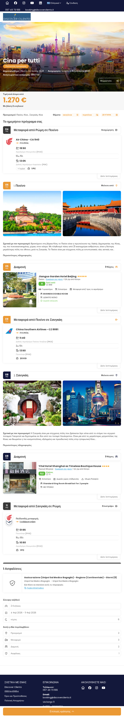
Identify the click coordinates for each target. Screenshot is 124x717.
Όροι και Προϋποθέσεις (16, 696)
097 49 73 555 (12, 9)
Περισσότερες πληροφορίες (17, 255)
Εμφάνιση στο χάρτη (54, 279)
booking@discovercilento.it (39, 9)
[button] (9, 214)
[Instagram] (24, 3)
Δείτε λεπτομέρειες (109, 176)
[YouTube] (32, 3)
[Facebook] (15, 3)
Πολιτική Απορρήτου (14, 700)
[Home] (7, 3)
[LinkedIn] (40, 3)
